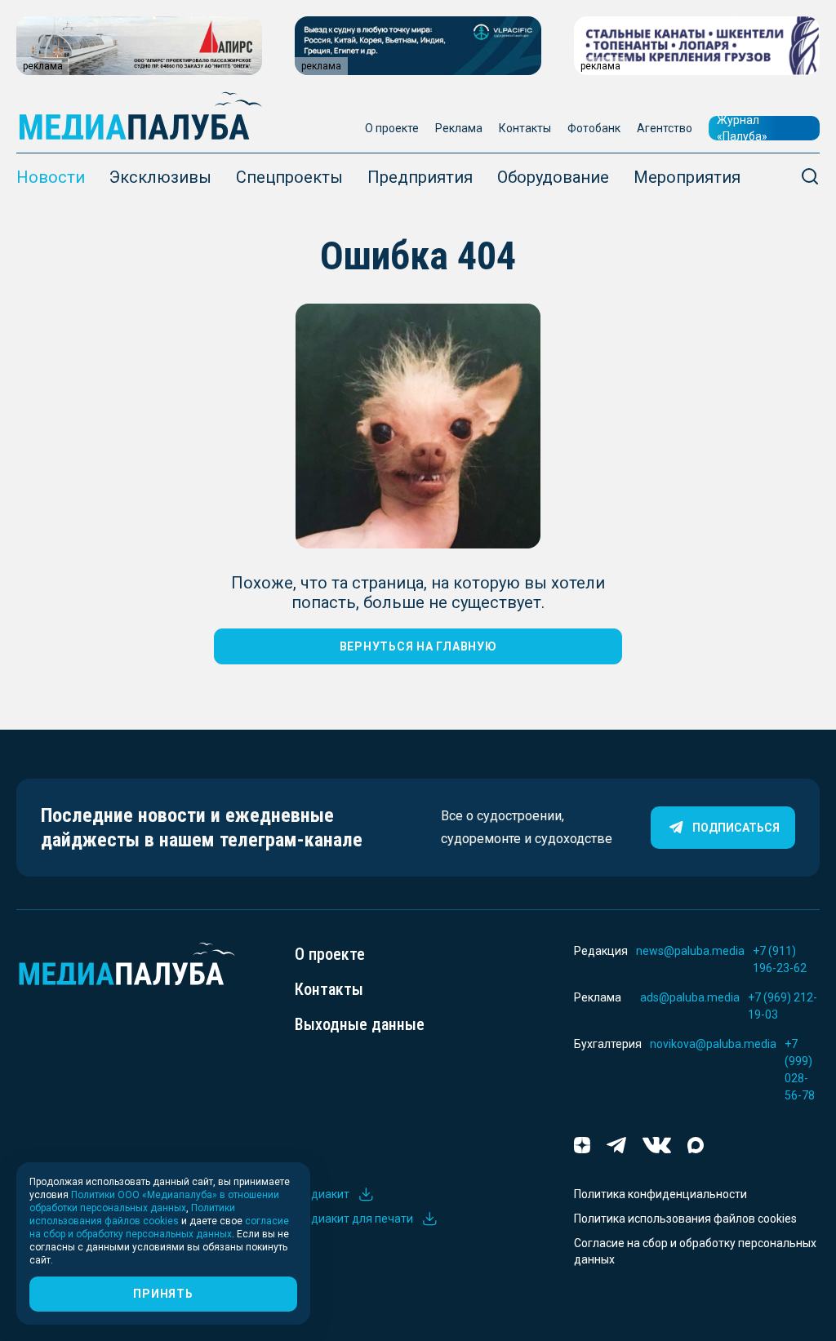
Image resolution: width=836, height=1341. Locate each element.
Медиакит (322, 1194)
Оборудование (553, 177)
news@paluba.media (690, 950)
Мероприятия (687, 177)
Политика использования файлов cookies (685, 1218)
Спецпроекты (289, 177)
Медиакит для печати (354, 1218)
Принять (163, 1293)
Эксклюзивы (160, 177)
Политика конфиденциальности (660, 1194)
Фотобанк (593, 128)
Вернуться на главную (418, 646)
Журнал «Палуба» (742, 128)
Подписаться (736, 827)
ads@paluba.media (690, 997)
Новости (50, 177)
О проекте (392, 128)
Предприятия (420, 177)
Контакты (525, 128)
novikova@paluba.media (713, 1043)
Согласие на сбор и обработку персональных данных (695, 1251)
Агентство (664, 128)
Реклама (458, 128)
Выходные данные (360, 1024)
